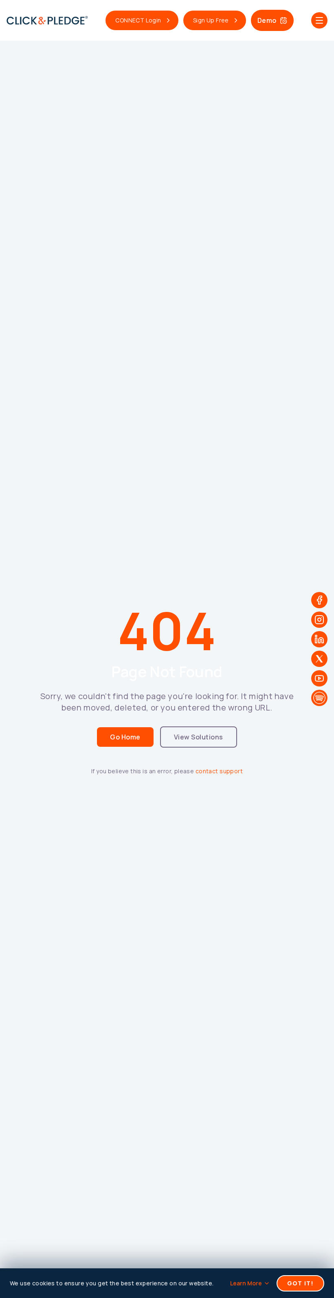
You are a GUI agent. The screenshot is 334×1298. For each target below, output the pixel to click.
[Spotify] (319, 698)
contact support (219, 771)
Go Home (125, 737)
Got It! (300, 1283)
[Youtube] (319, 678)
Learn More (246, 1283)
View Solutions (198, 737)
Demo (267, 20)
